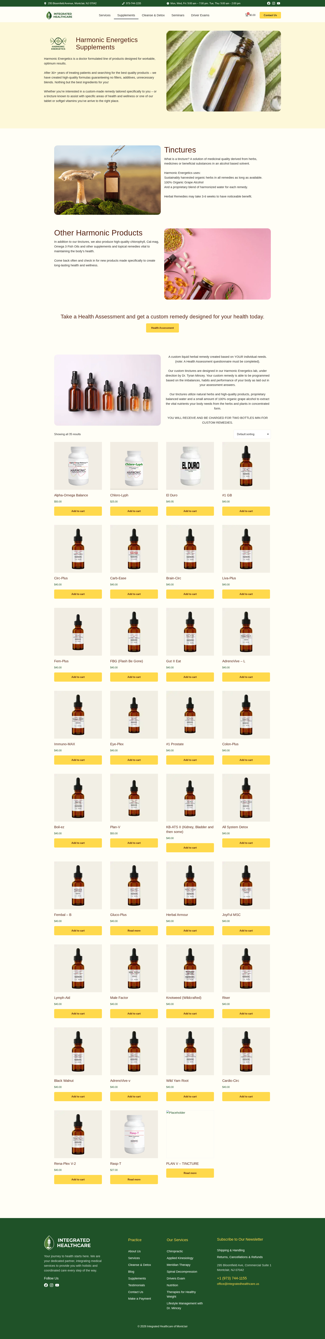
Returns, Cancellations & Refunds (240, 1257)
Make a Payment (139, 1298)
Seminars (177, 15)
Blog (131, 1271)
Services (105, 15)
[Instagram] (273, 3)
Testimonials (136, 1285)
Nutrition (172, 1285)
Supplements (126, 15)
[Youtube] (278, 3)
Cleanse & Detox (153, 15)
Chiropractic (175, 1251)
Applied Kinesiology (180, 1258)
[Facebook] (268, 3)
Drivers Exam (176, 1278)
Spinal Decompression (182, 1271)
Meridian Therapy (178, 1265)
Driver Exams (200, 15)
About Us (134, 1251)
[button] (162, 328)
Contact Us (135, 1292)
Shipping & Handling (231, 1250)
